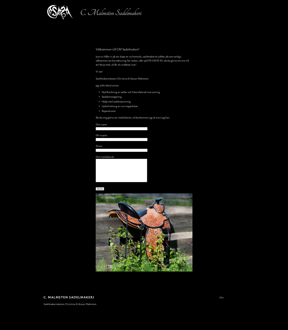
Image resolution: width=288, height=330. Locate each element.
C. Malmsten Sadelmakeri (69, 297)
